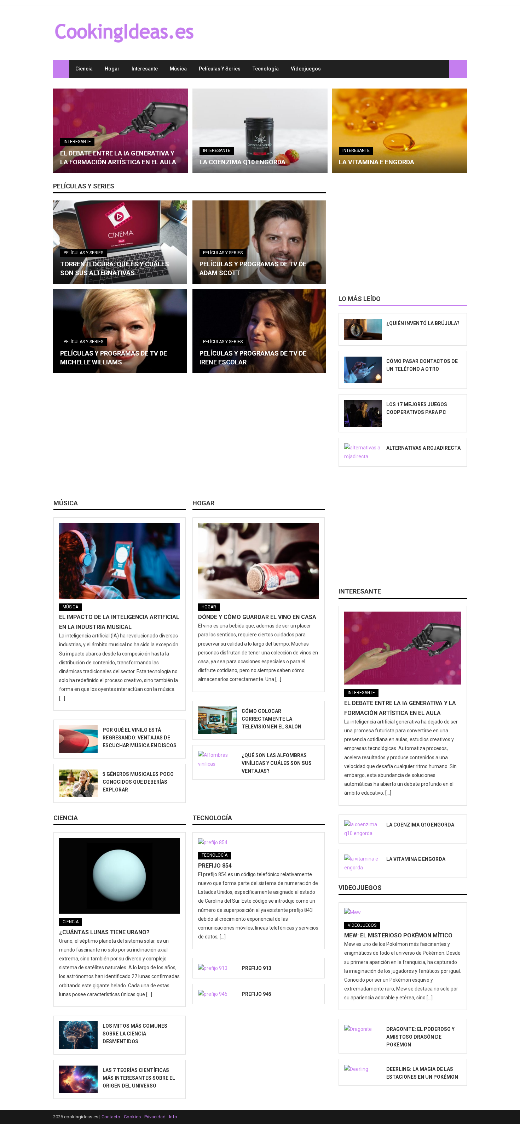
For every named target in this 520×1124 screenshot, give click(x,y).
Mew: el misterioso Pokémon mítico (398, 935)
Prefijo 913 (256, 968)
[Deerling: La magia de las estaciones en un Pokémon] (363, 1069)
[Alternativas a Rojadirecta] (363, 452)
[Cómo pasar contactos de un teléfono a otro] (363, 370)
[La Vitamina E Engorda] (399, 131)
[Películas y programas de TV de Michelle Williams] (120, 331)
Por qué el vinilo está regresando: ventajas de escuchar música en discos (140, 737)
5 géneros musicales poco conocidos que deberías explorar (138, 782)
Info (173, 1116)
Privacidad (155, 1116)
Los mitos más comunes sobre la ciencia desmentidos (135, 1033)
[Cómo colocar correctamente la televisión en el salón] (217, 720)
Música (178, 69)
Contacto (111, 1116)
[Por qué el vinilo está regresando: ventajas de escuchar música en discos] (78, 739)
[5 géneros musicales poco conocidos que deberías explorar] (78, 783)
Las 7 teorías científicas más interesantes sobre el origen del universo (139, 1078)
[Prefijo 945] (217, 994)
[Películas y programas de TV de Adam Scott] (259, 242)
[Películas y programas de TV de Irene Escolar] (259, 331)
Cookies (132, 1116)
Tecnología (266, 69)
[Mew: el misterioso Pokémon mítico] (402, 912)
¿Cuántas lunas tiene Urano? (104, 932)
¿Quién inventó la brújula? (423, 323)
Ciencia (84, 69)
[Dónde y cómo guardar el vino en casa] (258, 561)
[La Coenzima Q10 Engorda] (260, 131)
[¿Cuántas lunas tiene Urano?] (119, 876)
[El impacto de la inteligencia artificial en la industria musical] (119, 561)
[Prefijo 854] (258, 842)
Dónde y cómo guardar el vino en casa (257, 617)
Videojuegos (306, 69)
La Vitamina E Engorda (376, 162)
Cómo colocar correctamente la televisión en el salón (271, 719)
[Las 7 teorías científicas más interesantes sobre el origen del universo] (78, 1079)
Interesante (145, 69)
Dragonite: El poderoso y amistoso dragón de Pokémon (420, 1037)
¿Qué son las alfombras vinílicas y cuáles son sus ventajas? (277, 763)
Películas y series (220, 69)
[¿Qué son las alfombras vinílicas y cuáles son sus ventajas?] (217, 759)
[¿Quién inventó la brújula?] (363, 329)
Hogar (112, 69)
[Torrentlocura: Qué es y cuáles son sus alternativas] (120, 242)
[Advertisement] (189, 438)
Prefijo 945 (256, 994)
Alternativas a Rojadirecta (423, 448)
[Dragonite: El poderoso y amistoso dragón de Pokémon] (363, 1029)
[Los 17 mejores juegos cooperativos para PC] (363, 413)
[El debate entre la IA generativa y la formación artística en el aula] (120, 131)
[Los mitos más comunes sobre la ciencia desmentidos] (78, 1035)
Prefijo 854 (215, 865)
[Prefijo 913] (217, 968)
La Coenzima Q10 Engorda (242, 162)
